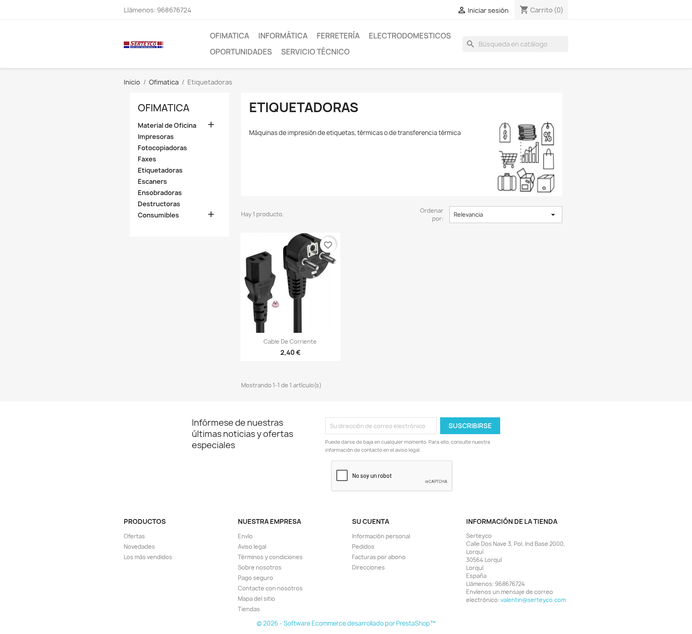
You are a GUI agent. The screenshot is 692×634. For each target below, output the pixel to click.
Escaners (152, 181)
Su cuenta (370, 521)
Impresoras (156, 137)
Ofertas (134, 536)
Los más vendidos (148, 557)
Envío (245, 536)
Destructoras (159, 204)
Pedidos (363, 546)
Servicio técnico (315, 52)
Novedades (139, 546)
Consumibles (158, 215)
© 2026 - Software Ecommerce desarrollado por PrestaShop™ (346, 623)
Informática (283, 36)
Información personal (381, 536)
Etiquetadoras (160, 170)
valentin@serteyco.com (533, 600)
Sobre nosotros (260, 567)
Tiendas (249, 609)
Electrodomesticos (410, 36)
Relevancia (506, 214)
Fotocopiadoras (162, 148)
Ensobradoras (160, 193)
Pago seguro (255, 578)
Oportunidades (241, 52)
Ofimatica (229, 36)
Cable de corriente (290, 341)
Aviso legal (252, 546)
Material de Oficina (167, 125)
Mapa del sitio (256, 598)
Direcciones (368, 567)
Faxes (147, 159)
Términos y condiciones (270, 557)
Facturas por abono (379, 557)
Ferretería (338, 36)
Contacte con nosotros (270, 588)
